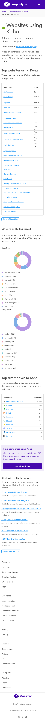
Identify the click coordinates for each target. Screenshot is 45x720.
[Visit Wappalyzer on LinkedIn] (26, 717)
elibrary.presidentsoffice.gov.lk (14, 184)
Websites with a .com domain (14, 531)
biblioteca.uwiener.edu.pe (12, 123)
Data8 (8, 413)
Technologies (15, 12)
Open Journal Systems (14, 401)
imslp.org (6, 107)
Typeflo (9, 428)
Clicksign (9, 417)
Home (3, 12)
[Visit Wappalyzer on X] (22, 717)
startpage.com (8, 92)
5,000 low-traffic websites (13, 539)
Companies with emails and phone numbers (21, 509)
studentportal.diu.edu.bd (12, 156)
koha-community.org (26, 46)
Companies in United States (14, 492)
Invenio (9, 436)
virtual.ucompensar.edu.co (13, 112)
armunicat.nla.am (10, 197)
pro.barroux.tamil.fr (10, 188)
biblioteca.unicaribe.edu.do (13, 139)
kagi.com (6, 103)
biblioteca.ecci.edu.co (11, 165)
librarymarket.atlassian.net (13, 202)
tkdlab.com (7, 179)
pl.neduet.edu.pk (9, 118)
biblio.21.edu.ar (8, 145)
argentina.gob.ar (9, 151)
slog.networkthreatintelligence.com (16, 192)
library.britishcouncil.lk (11, 133)
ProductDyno (11, 432)
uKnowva (9, 424)
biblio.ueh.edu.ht (9, 211)
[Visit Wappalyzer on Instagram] (19, 717)
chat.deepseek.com (10, 160)
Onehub (9, 421)
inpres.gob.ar (8, 128)
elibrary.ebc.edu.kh (10, 174)
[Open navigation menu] (39, 4)
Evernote (9, 409)
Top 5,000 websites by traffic (14, 520)
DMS (26, 12)
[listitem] (22, 567)
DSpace (9, 405)
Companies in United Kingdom (15, 500)
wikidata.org (8, 97)
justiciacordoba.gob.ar (11, 207)
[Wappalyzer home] (15, 4)
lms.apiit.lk (7, 169)
